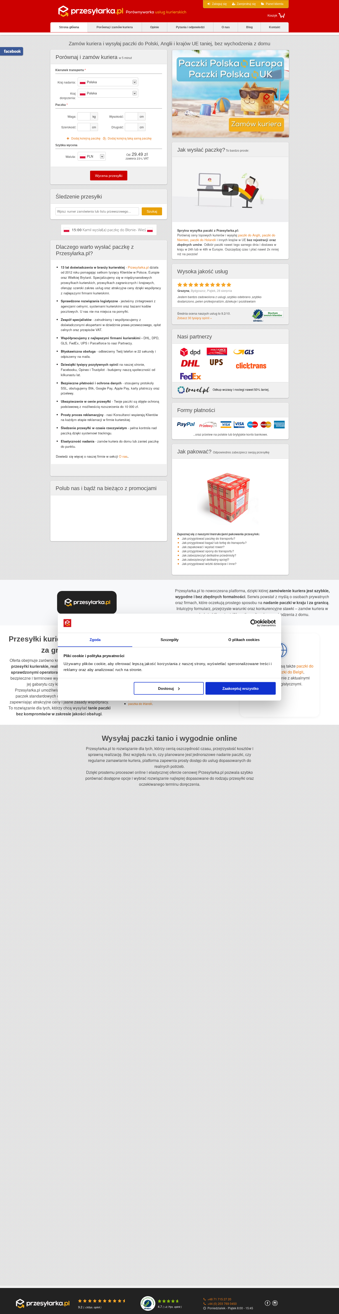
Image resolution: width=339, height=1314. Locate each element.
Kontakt (274, 27)
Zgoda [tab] (95, 639)
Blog (249, 27)
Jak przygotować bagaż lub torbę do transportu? (214, 542)
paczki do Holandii (203, 240)
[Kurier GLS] (244, 351)
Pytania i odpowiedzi (190, 27)
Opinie (154, 27)
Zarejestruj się (246, 4)
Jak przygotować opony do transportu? (208, 551)
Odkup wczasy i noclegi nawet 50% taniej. (240, 389)
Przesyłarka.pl (138, 267)
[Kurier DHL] (190, 363)
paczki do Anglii (249, 235)
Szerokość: (68, 127)
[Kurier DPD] (190, 352)
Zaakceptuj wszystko (240, 688)
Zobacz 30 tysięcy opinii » (194, 318)
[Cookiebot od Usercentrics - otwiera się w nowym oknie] (254, 623)
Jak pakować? (194, 451)
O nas (226, 27)
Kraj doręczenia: (68, 95)
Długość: (117, 127)
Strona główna (69, 27)
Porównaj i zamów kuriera (115, 27)
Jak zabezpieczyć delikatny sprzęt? (205, 559)
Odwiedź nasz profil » (9, 51)
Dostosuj (166, 688)
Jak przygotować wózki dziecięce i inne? (209, 563)
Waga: (72, 116)
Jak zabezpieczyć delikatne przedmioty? (209, 555)
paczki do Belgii (289, 672)
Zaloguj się (219, 4)
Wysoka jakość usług (202, 271)
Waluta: (71, 156)
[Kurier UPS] (216, 362)
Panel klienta (274, 4)
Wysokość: (116, 116)
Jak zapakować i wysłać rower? (203, 547)
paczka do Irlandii (140, 703)
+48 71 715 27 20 (219, 1299)
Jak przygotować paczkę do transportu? (208, 538)
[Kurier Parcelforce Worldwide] (217, 351)
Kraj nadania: (67, 82)
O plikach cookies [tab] (244, 639)
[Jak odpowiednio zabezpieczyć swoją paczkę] (230, 528)
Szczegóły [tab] (170, 639)
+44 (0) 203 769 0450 (222, 1303)
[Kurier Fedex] (190, 376)
